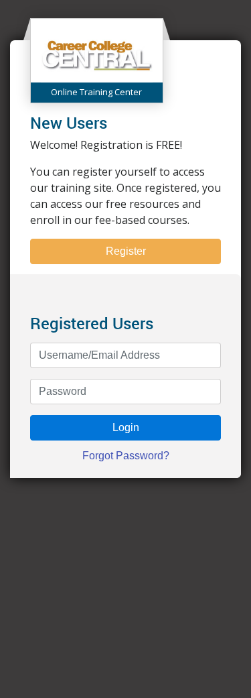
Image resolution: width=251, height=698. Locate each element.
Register (126, 251)
